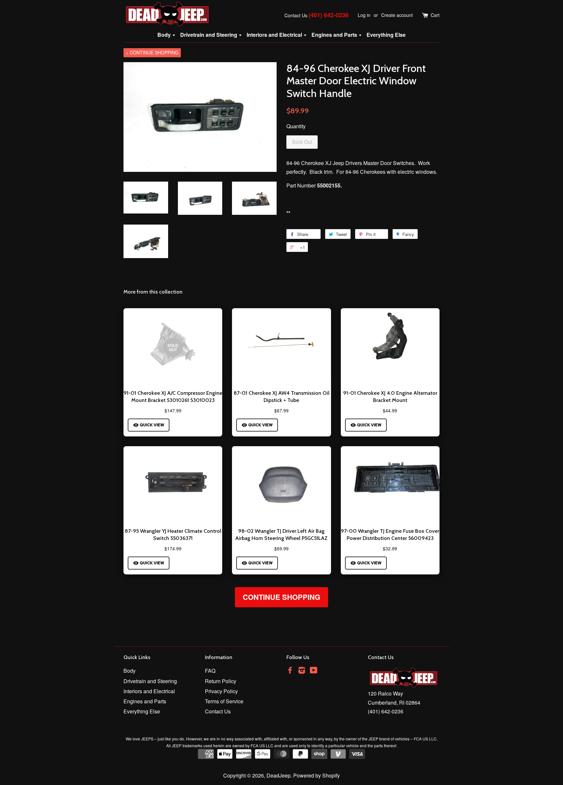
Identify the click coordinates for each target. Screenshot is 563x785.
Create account (397, 15)
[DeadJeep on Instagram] (301, 671)
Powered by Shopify (316, 775)
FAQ (210, 670)
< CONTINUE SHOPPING (152, 52)
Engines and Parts (334, 34)
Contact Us (295, 15)
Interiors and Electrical (275, 34)
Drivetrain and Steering (209, 34)
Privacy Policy (221, 691)
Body (164, 34)
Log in (364, 15)
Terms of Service (224, 701)
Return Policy (220, 681)
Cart (435, 15)
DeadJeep (279, 775)
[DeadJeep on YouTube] (313, 671)
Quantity (296, 126)
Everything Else (386, 34)
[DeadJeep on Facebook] (290, 671)
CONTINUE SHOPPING (281, 597)
